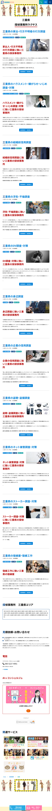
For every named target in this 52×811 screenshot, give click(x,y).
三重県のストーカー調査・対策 (20, 501)
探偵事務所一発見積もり (26, 71)
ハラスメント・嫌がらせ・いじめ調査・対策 (11, 93)
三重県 (18, 37)
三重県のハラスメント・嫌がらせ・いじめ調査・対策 (25, 85)
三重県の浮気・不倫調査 (16, 196)
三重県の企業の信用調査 (17, 345)
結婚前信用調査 (7, 148)
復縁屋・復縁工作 (7, 561)
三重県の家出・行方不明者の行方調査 (24, 31)
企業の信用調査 (7, 351)
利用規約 (6, 669)
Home (4, 777)
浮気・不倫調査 (6, 202)
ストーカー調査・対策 (7, 507)
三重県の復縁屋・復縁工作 (17, 555)
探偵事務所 (11, 777)
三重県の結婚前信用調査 (17, 142)
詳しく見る (23, 37)
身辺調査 (5, 302)
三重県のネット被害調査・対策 (20, 447)
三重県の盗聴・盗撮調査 (16, 398)
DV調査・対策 (6, 251)
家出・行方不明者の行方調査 (9, 37)
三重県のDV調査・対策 (15, 245)
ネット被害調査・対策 (7, 453)
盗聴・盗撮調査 (6, 403)
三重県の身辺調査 (13, 296)
